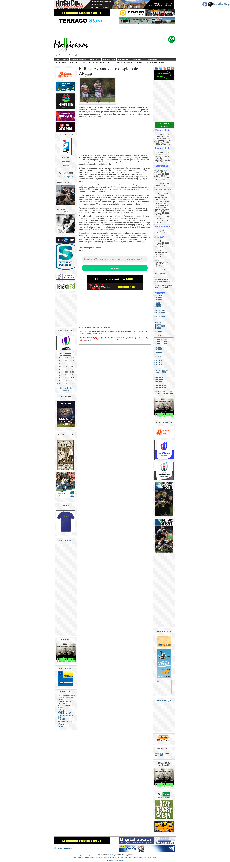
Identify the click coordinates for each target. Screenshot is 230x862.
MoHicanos (110, 854)
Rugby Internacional (128, 331)
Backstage (66, 161)
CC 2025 (157, 305)
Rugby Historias (123, 59)
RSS (162, 62)
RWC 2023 (158, 380)
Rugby (65, 59)
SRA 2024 (158, 347)
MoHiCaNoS (109, 331)
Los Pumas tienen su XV (66, 696)
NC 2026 (157, 357)
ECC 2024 (158, 295)
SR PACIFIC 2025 (161, 341)
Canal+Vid (95, 62)
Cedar (63, 62)
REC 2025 (158, 332)
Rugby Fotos (123, 62)
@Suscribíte (153, 62)
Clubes (104, 62)
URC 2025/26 (159, 316)
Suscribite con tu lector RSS (161, 754)
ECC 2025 (158, 297)
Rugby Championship (78, 59)
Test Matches (83, 62)
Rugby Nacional (141, 331)
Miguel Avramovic (98, 331)
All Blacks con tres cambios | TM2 (64, 702)
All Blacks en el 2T (64, 713)
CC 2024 (157, 303)
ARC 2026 (61, 719)
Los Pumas (87, 331)
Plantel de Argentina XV (66, 705)
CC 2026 (157, 307)
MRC (56, 62)
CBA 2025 (158, 362)
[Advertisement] (118, 30)
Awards (66, 165)
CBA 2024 (158, 361)
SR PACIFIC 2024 (161, 339)
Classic (113, 62)
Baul (133, 62)
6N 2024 (157, 322)
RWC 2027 (158, 382)
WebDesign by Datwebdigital (115, 860)
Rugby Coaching (109, 59)
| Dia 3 (70, 177)
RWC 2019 (158, 378)
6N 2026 (157, 328)
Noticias (117, 331)
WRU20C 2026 (160, 387)
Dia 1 (63, 158)
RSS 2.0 (82, 340)
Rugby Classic (95, 59)
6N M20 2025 (159, 326)
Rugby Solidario (138, 59)
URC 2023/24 (159, 311)
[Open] (164, 91)
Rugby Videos (152, 59)
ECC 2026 (158, 299)
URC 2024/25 (159, 313)
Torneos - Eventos (85, 333)
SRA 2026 (158, 353)
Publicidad (141, 62)
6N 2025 (157, 324)
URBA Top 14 (97, 333)
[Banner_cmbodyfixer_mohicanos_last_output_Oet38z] (115, 282)
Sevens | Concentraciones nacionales (64, 709)
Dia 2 (68, 158)
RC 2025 (157, 336)
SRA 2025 (158, 349)
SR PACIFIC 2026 (161, 343)
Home (57, 59)
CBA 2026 (158, 364)
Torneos (71, 62)
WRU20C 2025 (160, 385)
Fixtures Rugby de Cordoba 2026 (162, 371)
